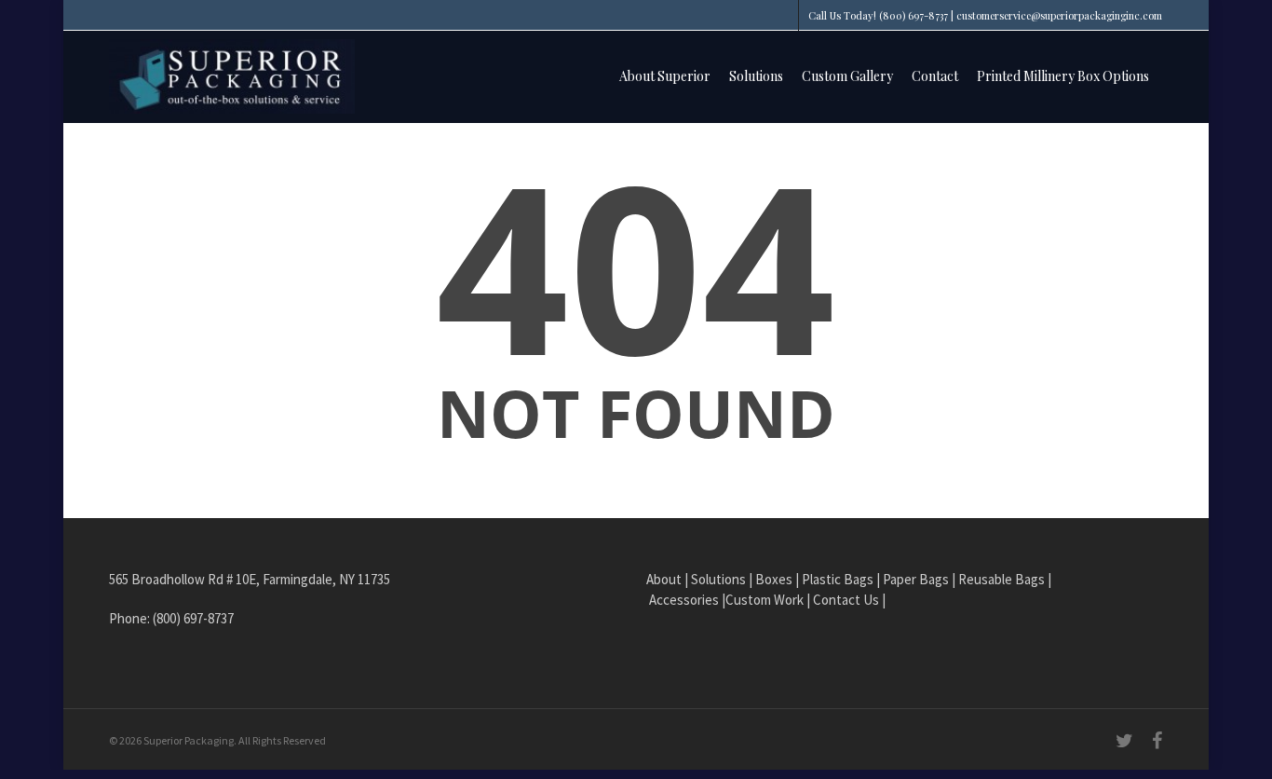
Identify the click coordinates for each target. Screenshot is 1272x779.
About (664, 579)
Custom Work (764, 599)
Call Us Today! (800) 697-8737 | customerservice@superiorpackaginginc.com (985, 15)
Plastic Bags (837, 579)
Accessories (684, 599)
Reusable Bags (1001, 579)
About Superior (664, 76)
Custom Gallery (847, 76)
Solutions (756, 76)
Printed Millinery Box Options (1063, 76)
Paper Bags (916, 579)
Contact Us (846, 599)
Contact (935, 76)
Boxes (773, 579)
